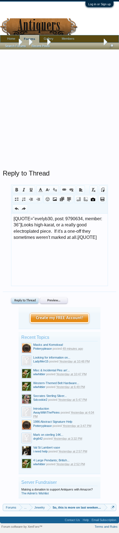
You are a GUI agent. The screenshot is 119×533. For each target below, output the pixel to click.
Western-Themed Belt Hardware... (56, 383)
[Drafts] (102, 199)
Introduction (41, 408)
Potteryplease (42, 348)
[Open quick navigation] (113, 507)
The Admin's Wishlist (35, 493)
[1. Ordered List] (23, 199)
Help (86, 520)
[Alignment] (80, 189)
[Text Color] (40, 189)
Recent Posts (41, 45)
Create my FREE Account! (59, 318)
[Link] (64, 189)
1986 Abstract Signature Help (52, 421)
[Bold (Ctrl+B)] (16, 189)
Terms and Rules (106, 526)
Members (68, 38)
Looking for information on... (51, 357)
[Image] (54, 199)
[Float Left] (78, 199)
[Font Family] (54, 189)
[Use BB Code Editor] (103, 189)
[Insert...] (69, 199)
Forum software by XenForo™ (21, 526)
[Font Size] (47, 189)
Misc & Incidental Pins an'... (51, 370)
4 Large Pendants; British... (51, 460)
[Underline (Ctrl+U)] (31, 189)
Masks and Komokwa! (48, 344)
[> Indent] (38, 199)
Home (11, 38)
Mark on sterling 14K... (48, 434)
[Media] (62, 199)
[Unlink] (71, 189)
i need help (40, 451)
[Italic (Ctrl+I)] (23, 189)
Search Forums (15, 45)
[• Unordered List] (16, 199)
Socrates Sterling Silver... (50, 395)
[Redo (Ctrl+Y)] (23, 208)
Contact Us (72, 520)
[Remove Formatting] (93, 189)
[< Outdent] (31, 199)
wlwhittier (39, 374)
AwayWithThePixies (46, 412)
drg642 (38, 438)
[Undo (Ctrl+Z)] (16, 208)
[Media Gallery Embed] (93, 199)
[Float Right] (85, 199)
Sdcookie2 (40, 399)
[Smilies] (47, 199)
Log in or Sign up (99, 4)
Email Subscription (104, 520)
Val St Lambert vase (46, 447)
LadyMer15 (40, 361)
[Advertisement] (59, 108)
